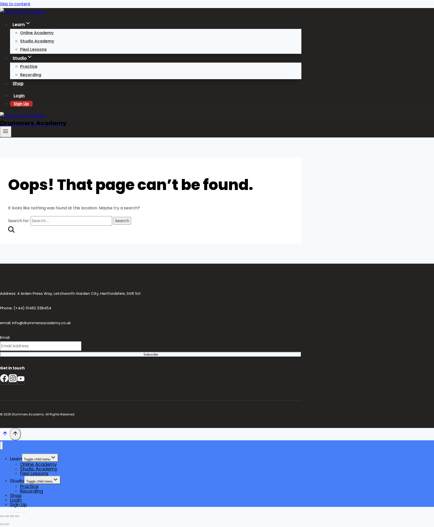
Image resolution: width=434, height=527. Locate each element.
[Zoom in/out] (2, 516)
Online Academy (37, 33)
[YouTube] (21, 380)
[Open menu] (5, 131)
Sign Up (21, 104)
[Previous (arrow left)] (2, 524)
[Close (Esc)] (17, 516)
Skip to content (15, 4)
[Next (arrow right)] (7, 524)
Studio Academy (37, 41)
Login (19, 96)
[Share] (12, 516)
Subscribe (150, 354)
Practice (28, 66)
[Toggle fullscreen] (7, 516)
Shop (18, 83)
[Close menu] (1, 445)
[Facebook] (4, 380)
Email (5, 337)
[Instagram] (13, 380)
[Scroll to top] (5, 434)
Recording (30, 75)
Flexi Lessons (33, 49)
